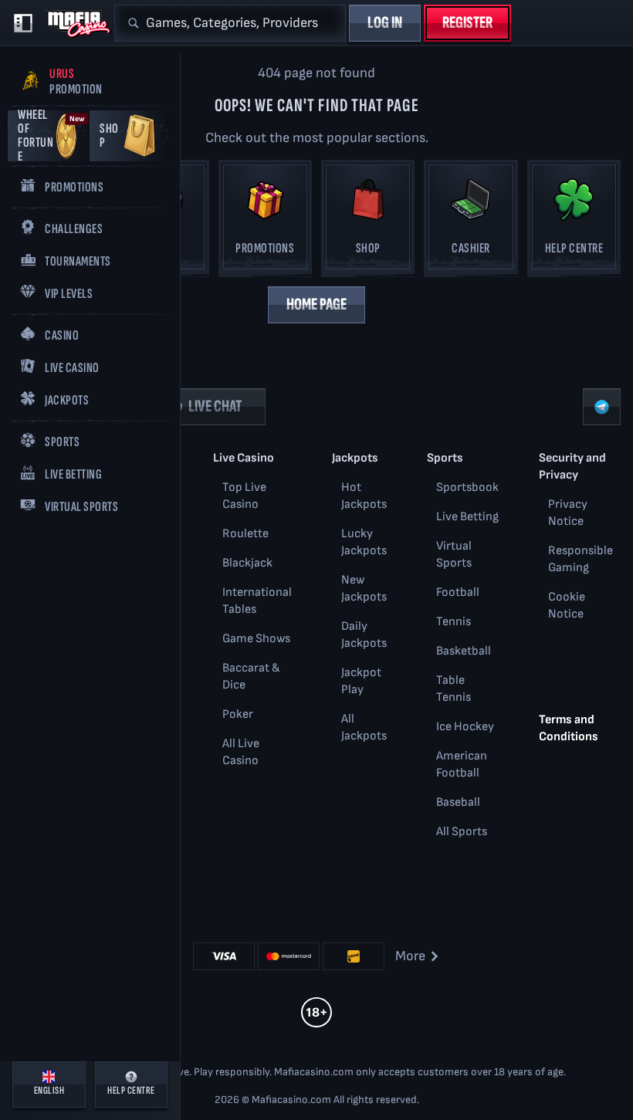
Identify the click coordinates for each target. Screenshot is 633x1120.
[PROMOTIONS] (265, 221)
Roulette (245, 533)
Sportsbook (467, 487)
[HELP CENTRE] (574, 221)
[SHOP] (368, 221)
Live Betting (467, 516)
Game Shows (256, 638)
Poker (237, 714)
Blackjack (247, 563)
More (410, 956)
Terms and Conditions (568, 728)
